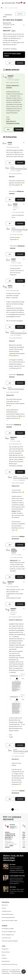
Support (14, 511)
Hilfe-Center (5, 905)
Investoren (4, 958)
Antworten (20, 63)
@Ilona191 (12, 176)
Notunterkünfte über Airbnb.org (9, 964)
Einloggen (18, 2)
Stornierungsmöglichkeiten (8, 917)
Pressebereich (5, 949)
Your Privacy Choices (16, 973)
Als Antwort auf (13, 79)
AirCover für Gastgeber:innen (9, 931)
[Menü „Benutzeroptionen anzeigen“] (24, 3)
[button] (24, 25)
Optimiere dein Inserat (12, 818)
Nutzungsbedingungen (15, 971)
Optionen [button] (19, 14)
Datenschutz (5, 971)
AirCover (4, 908)
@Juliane (8, 85)
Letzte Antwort (9, 846)
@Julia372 (9, 87)
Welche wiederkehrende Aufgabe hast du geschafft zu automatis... (10, 835)
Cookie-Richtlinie (6, 973)
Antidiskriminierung (6, 911)
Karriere (4, 955)
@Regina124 (15, 85)
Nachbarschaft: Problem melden (9, 920)
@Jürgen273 (15, 759)
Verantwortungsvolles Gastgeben (10, 940)
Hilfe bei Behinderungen (7, 914)
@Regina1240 (10, 395)
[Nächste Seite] (17, 809)
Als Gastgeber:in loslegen (8, 928)
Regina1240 (6, 30)
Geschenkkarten (6, 961)
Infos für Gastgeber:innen (8, 934)
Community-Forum (6, 937)
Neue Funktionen (6, 952)
